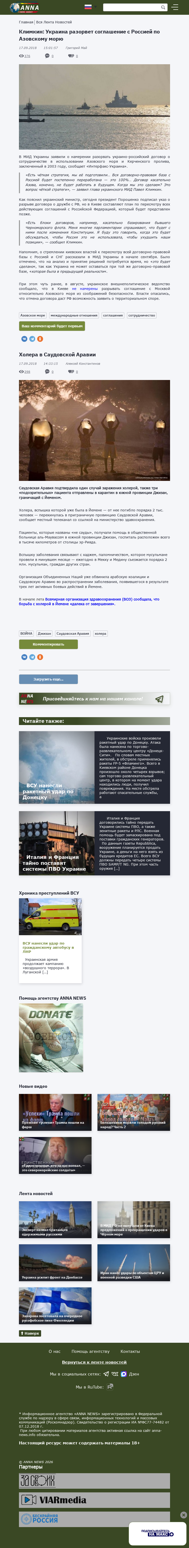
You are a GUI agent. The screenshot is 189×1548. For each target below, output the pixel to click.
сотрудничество (141, 315)
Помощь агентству (91, 1351)
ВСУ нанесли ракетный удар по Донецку (48, 791)
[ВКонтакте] (24, 339)
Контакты (130, 1351)
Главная (26, 22)
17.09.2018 (38, 48)
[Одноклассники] (40, 339)
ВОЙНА (26, 633)
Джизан (44, 633)
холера (100, 633)
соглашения (113, 315)
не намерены (85, 288)
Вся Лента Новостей (54, 22)
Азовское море (32, 315)
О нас (55, 1351)
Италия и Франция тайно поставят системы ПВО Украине (54, 863)
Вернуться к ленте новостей (94, 1362)
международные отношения (74, 315)
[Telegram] (32, 339)
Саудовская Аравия (73, 633)
